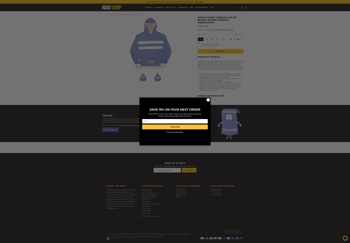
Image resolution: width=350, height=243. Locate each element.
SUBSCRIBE (175, 127)
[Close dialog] (208, 99)
